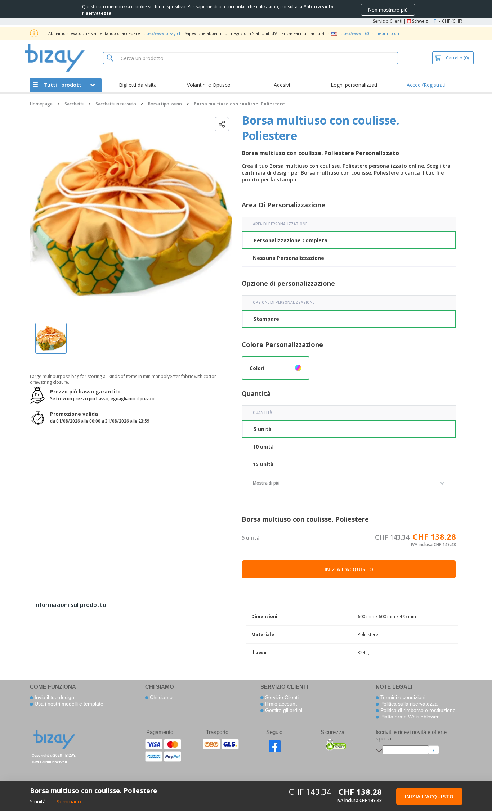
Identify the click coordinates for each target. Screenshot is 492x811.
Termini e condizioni (402, 697)
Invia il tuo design (53, 697)
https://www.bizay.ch (161, 33)
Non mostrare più (388, 10)
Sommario (69, 801)
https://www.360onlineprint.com (369, 33)
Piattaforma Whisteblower (409, 717)
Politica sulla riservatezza (408, 704)
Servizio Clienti (387, 21)
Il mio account (280, 704)
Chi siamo (160, 697)
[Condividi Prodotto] (222, 124)
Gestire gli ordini (283, 710)
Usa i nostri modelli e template (68, 704)
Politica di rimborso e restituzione (417, 710)
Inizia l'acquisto (349, 569)
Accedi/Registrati (426, 84)
